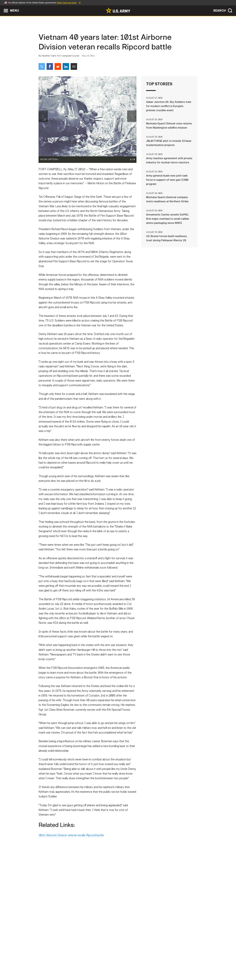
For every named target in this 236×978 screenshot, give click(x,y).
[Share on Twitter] (42, 66)
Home (48, 964)
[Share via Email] (74, 66)
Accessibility (121, 964)
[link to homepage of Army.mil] (118, 10)
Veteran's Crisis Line (178, 964)
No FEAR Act (153, 964)
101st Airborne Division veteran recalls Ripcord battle (71, 835)
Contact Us (63, 964)
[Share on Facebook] (50, 66)
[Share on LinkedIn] (66, 66)
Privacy (80, 964)
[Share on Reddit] (58, 66)
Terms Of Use (98, 964)
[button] (2, 7)
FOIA (137, 964)
